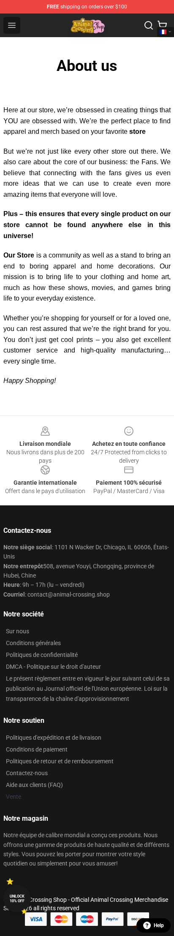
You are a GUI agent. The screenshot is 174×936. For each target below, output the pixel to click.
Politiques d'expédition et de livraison (53, 737)
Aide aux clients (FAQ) (34, 784)
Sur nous (17, 631)
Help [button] (159, 925)
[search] (149, 25)
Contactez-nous (27, 773)
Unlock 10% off (17, 898)
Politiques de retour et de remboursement (60, 761)
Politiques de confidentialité (42, 654)
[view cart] (162, 25)
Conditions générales (33, 643)
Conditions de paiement (37, 749)
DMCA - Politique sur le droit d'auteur (53, 666)
